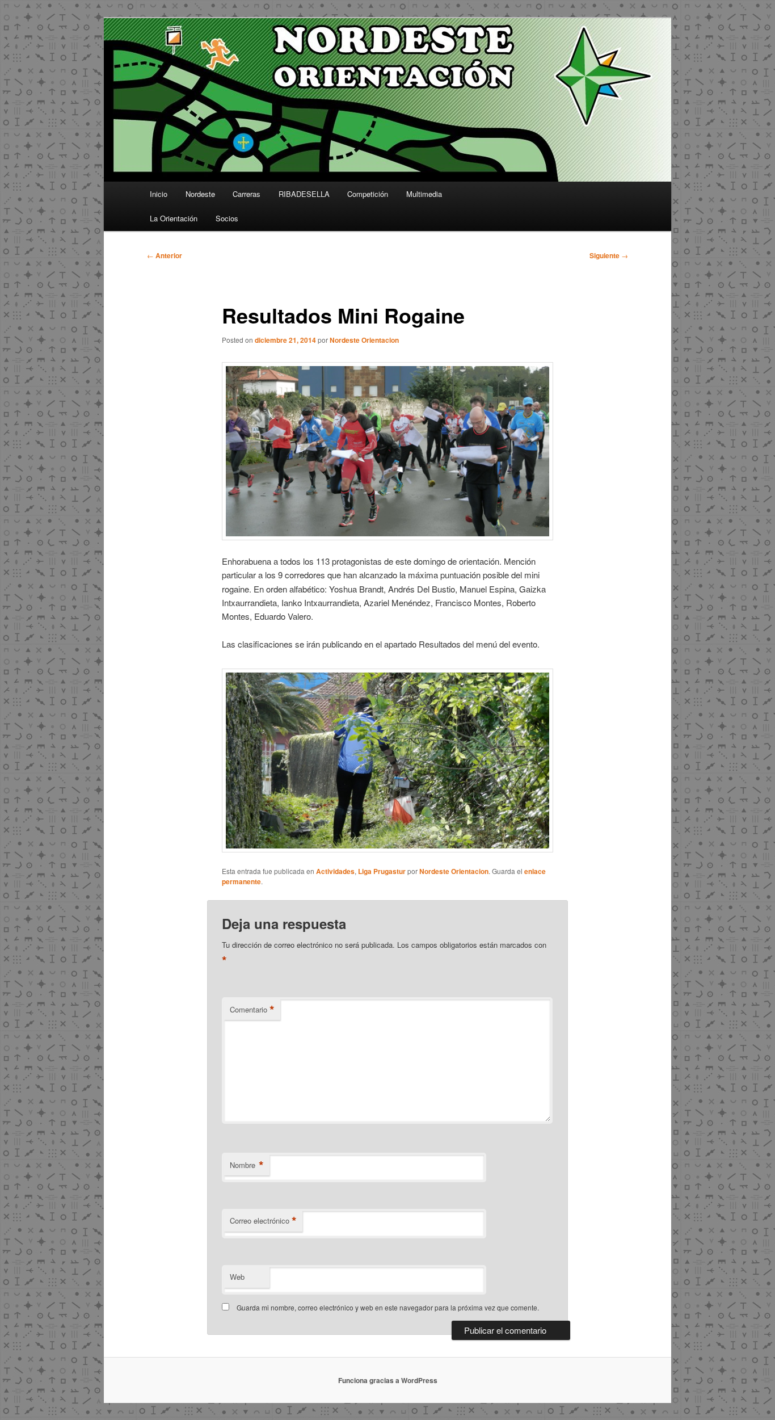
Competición (367, 193)
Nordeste (200, 193)
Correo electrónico (263, 1221)
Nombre (247, 1165)
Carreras (246, 193)
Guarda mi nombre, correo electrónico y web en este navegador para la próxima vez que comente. (388, 1307)
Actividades (335, 871)
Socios (227, 218)
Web (237, 1276)
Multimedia (424, 193)
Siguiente (608, 255)
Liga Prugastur (382, 871)
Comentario (252, 1010)
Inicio (158, 193)
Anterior (164, 255)
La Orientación (173, 218)
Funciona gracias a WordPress (387, 1380)
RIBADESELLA (304, 193)
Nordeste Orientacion (364, 340)
